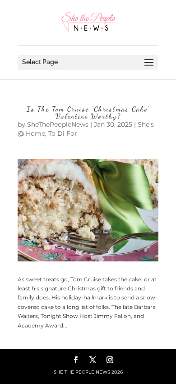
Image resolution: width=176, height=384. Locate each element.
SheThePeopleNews (57, 124)
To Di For (62, 133)
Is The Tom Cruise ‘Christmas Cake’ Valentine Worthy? (88, 112)
